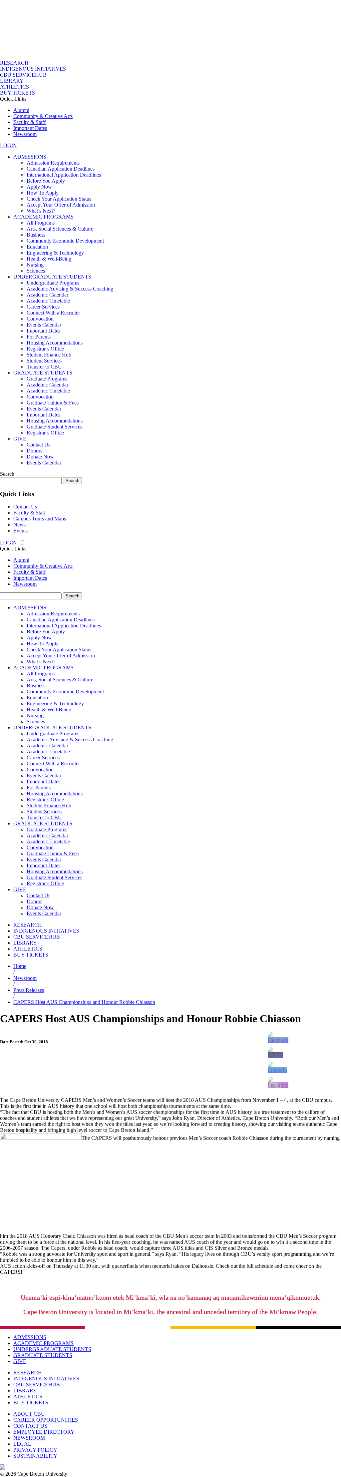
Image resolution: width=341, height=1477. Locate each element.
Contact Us (38, 444)
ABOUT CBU (29, 1414)
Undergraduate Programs (53, 283)
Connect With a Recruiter (53, 313)
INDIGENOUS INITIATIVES (33, 69)
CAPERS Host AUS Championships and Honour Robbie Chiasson (84, 1002)
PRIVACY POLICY (35, 1450)
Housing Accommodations (55, 343)
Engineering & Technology (55, 253)
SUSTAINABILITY (35, 1456)
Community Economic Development (65, 241)
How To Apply (43, 193)
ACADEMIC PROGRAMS (43, 217)
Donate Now (40, 456)
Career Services (43, 307)
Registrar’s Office (45, 349)
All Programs (41, 223)
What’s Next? (41, 211)
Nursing (35, 265)
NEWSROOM (29, 1438)
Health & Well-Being (49, 259)
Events (20, 530)
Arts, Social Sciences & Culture (60, 229)
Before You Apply (46, 181)
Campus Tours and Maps (39, 518)
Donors (34, 450)
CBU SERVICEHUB (23, 75)
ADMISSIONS (29, 157)
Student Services (44, 361)
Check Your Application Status (59, 199)
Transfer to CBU (44, 366)
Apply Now (39, 187)
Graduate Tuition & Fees (53, 402)
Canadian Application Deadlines (61, 169)
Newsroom (25, 134)
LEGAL (22, 1444)
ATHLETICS (14, 87)
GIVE (19, 438)
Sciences (36, 271)
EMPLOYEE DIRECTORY (44, 1432)
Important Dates (30, 128)
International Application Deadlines (64, 175)
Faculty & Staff (29, 122)
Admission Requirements (53, 163)
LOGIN (8, 145)
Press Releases (28, 990)
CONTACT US (30, 1426)
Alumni (21, 110)
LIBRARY (12, 81)
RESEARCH (14, 63)
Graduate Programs (47, 378)
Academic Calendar (47, 295)
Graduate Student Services (54, 426)
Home (19, 966)
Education (37, 247)
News (19, 524)
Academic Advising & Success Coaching (70, 289)
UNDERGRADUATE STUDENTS (52, 277)
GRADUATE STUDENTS (42, 372)
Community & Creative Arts (43, 116)
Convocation (40, 319)
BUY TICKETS (17, 93)
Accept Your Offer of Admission (61, 205)
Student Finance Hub (49, 355)
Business (36, 235)
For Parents (39, 337)
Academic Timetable (48, 301)
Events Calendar (44, 325)
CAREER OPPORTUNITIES (45, 1420)
